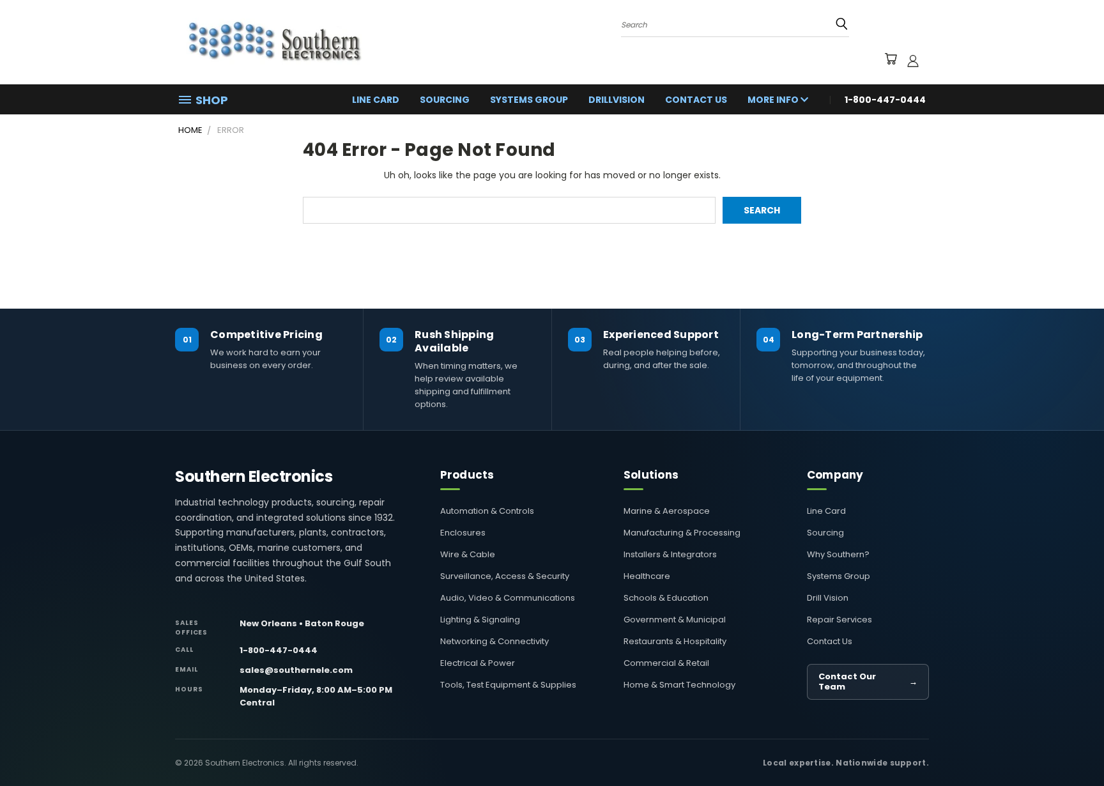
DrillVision (616, 99)
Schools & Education (666, 598)
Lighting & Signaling (480, 619)
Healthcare (647, 576)
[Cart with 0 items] (890, 60)
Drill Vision (827, 598)
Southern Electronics (253, 477)
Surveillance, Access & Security (504, 576)
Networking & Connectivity (494, 641)
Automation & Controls (487, 511)
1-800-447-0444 (279, 650)
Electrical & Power (477, 663)
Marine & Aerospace (667, 511)
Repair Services (839, 619)
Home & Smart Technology (679, 685)
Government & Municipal (675, 619)
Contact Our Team (867, 681)
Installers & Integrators (670, 554)
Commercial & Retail (666, 663)
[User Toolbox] (913, 60)
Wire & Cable (467, 554)
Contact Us (696, 99)
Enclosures (463, 533)
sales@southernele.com (296, 670)
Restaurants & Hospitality (675, 641)
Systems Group (529, 99)
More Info (774, 99)
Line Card (375, 99)
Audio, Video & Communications (507, 598)
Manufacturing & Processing (682, 533)
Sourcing (445, 99)
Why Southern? (838, 554)
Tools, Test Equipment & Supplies (508, 685)
